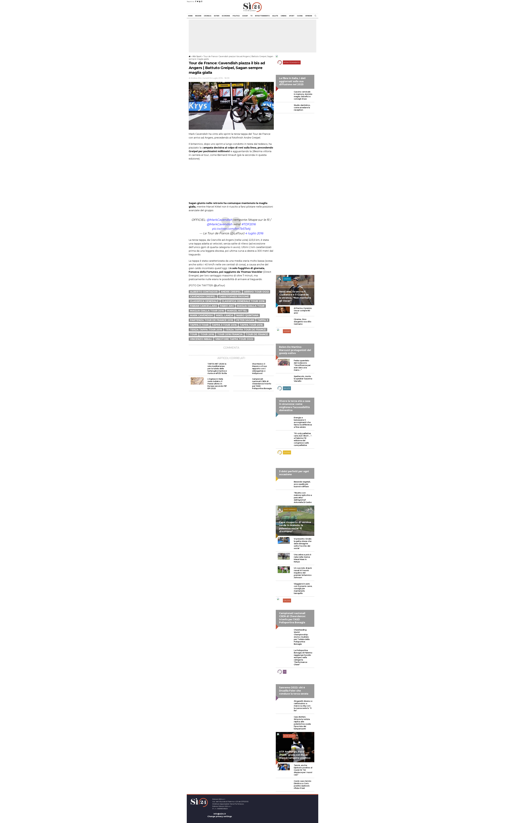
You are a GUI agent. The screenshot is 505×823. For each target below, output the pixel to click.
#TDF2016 (248, 224)
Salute (275, 16)
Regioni (198, 16)
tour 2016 (207, 334)
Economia (226, 16)
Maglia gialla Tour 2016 (207, 310)
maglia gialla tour (250, 306)
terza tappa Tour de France (245, 329)
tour (193, 334)
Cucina (300, 16)
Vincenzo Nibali (201, 339)
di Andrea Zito (195, 78)
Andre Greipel (231, 291)
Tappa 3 (262, 320)
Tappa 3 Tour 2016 (224, 324)
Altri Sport (196, 56)
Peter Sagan (245, 320)
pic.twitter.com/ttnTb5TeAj (231, 229)
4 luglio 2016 (254, 233)
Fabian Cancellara (203, 306)
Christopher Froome (234, 296)
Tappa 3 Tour (199, 324)
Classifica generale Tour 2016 (243, 301)
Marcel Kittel (237, 310)
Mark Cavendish (201, 315)
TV (251, 16)
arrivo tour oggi (256, 291)
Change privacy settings (219, 816)
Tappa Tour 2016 (251, 324)
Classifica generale (204, 301)
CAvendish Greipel (203, 296)
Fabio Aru (227, 306)
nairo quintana (247, 315)
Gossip (245, 16)
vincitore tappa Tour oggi (234, 339)
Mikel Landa (224, 315)
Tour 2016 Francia (230, 334)
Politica (236, 16)
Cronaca (207, 16)
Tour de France (257, 334)
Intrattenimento (262, 16)
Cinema (283, 16)
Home (190, 16)
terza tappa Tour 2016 (206, 329)
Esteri (216, 16)
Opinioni (308, 16)
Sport (291, 16)
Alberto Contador (204, 291)
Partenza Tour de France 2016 (211, 320)
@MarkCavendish (219, 220)
